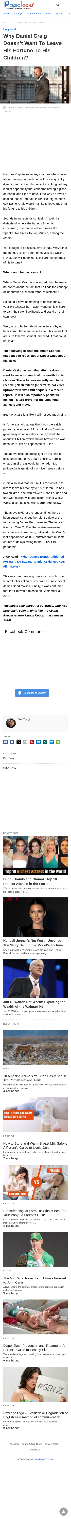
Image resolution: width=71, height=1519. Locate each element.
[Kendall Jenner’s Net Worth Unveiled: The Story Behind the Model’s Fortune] (35, 917)
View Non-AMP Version (44, 1459)
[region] (35, 145)
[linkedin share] (38, 742)
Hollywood (39, 22)
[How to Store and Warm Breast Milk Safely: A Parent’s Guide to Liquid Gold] (35, 1114)
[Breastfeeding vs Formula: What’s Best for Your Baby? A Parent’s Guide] (35, 1182)
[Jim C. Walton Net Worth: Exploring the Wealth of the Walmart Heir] (35, 978)
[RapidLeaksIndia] (19, 4)
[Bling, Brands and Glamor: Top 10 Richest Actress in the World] (35, 855)
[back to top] (63, 1511)
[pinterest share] (32, 742)
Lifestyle (18, 14)
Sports (59, 14)
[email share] (25, 742)
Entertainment (34, 14)
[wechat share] (58, 742)
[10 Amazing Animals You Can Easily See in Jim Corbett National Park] (35, 1047)
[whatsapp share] (45, 742)
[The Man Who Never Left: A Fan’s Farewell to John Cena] (35, 1249)
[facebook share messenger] (12, 742)
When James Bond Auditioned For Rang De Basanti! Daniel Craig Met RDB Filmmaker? (34, 561)
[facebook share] (5, 742)
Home (7, 14)
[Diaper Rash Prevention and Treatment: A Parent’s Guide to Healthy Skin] (35, 1317)
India (49, 14)
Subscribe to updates (34, 692)
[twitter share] (19, 742)
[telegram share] (52, 742)
